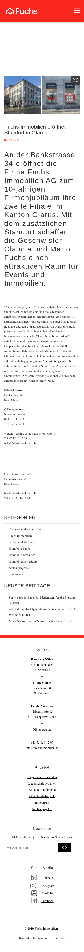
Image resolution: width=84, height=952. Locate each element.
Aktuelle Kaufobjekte (42, 789)
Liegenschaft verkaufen (42, 777)
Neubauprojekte (19, 568)
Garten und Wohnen (21, 542)
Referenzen (42, 802)
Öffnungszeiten (42, 729)
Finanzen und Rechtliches (25, 529)
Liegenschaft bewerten (42, 783)
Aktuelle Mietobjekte (42, 796)
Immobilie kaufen (20, 548)
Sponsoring (16, 574)
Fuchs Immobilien (20, 536)
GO (64, 847)
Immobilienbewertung (23, 561)
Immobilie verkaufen (22, 555)
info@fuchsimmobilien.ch (42, 748)
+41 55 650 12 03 (42, 742)
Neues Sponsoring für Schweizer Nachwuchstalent (40, 621)
